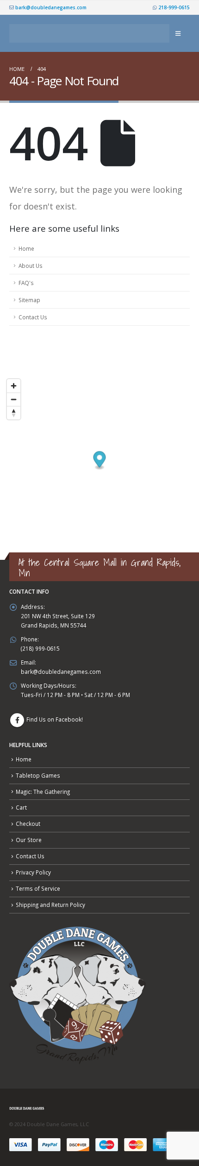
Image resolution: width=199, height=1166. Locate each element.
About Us (31, 265)
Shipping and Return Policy (50, 904)
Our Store (29, 839)
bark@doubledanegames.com (50, 7)
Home (26, 248)
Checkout (28, 823)
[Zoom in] (13, 386)
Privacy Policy (33, 872)
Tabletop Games (38, 775)
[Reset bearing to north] (13, 412)
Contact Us (33, 317)
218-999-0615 (173, 7)
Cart (21, 807)
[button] (178, 33)
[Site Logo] (89, 33)
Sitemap (29, 300)
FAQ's (26, 282)
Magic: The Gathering (43, 791)
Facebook (17, 720)
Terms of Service (38, 888)
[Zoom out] (13, 399)
